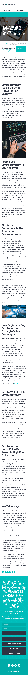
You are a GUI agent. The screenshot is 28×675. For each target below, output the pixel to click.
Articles (7, 43)
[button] (24, 14)
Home (3, 43)
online (16, 383)
